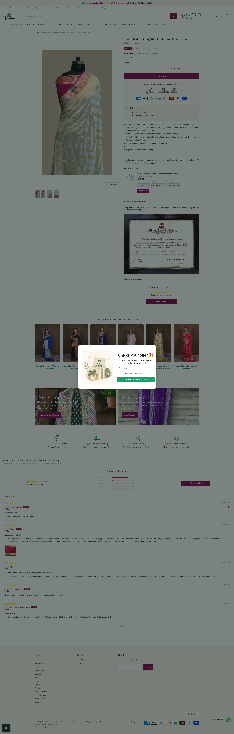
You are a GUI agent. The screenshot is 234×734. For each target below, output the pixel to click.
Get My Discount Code (136, 379)
